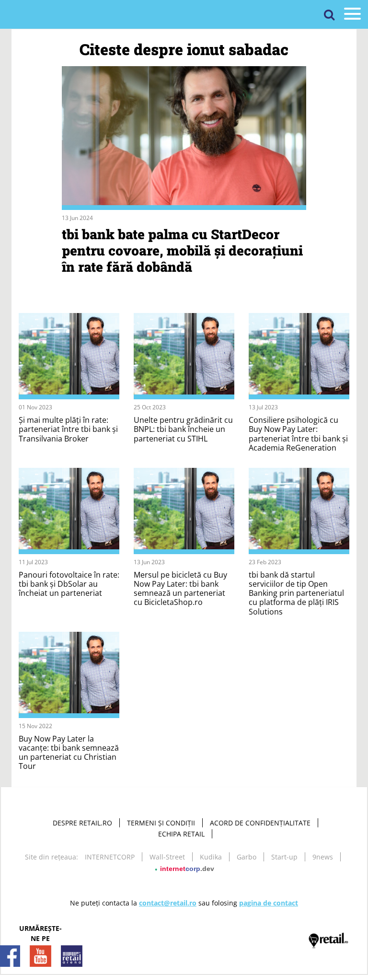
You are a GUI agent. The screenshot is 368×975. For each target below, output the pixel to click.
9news (322, 856)
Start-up (284, 856)
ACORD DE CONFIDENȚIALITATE (260, 822)
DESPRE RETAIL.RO (82, 822)
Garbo (246, 856)
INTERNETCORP (110, 856)
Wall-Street (167, 856)
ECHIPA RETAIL (181, 833)
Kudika (211, 856)
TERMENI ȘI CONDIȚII (161, 822)
